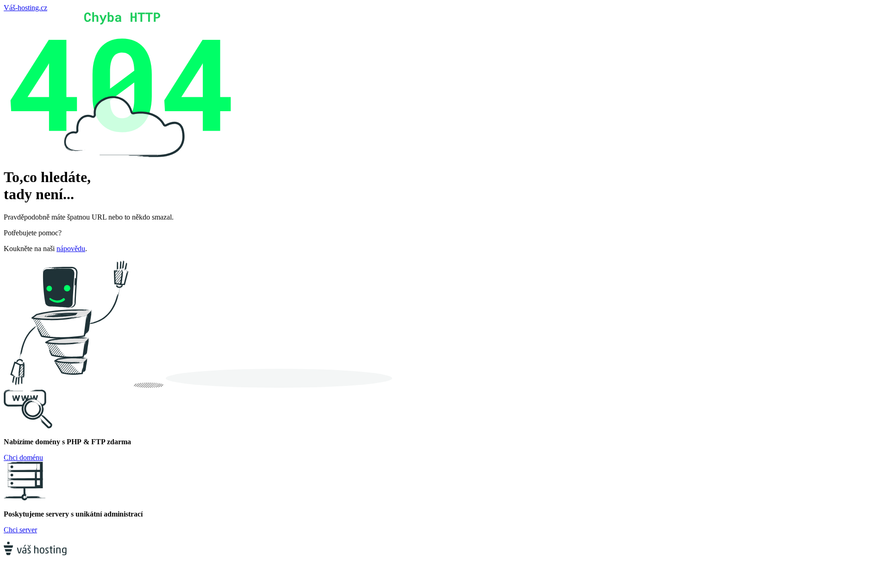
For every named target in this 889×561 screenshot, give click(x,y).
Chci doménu (23, 457)
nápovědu (70, 248)
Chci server (20, 530)
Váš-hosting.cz (25, 8)
